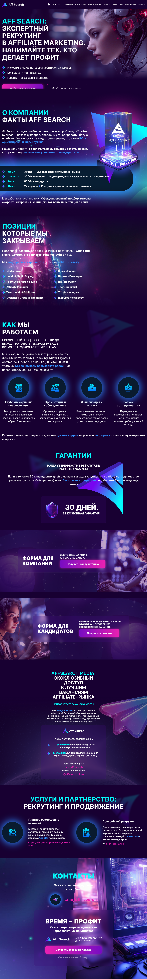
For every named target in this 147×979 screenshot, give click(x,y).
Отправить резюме (68, 88)
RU (54, 4)
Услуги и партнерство (127, 4)
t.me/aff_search (73, 767)
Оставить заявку (25, 88)
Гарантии (107, 4)
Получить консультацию (83, 564)
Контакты (141, 4)
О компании (68, 4)
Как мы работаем (94, 4)
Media (114, 4)
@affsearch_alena (73, 774)
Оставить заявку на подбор (73, 949)
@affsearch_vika (115, 843)
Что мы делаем (80, 4)
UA (59, 4)
